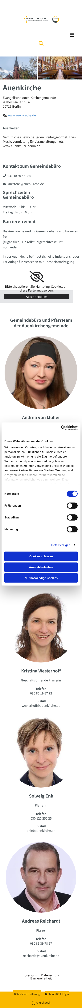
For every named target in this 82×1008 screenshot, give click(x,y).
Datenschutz (50, 975)
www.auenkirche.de (21, 115)
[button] (41, 34)
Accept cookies (36, 296)
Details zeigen (60, 544)
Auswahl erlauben (41, 567)
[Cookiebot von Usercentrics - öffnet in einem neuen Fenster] (61, 427)
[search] (41, 43)
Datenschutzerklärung (27, 994)
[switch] (72, 506)
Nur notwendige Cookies (41, 578)
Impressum (29, 975)
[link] (37, 277)
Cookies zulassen (41, 556)
